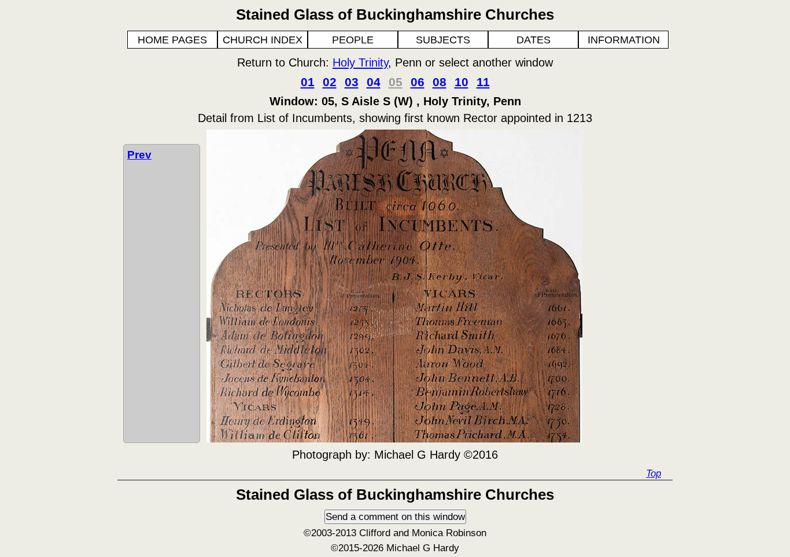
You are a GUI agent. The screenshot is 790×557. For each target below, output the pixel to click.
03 (352, 81)
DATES (533, 40)
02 (330, 81)
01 (308, 81)
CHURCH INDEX (262, 40)
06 (417, 81)
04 (374, 81)
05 (396, 81)
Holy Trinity (360, 62)
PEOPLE (353, 40)
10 (461, 81)
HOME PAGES (172, 40)
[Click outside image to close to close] (394, 439)
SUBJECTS (443, 40)
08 (439, 81)
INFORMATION (624, 40)
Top (653, 473)
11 (483, 81)
